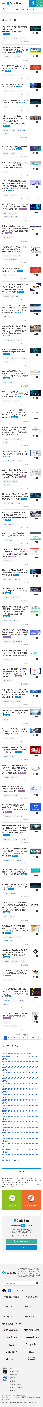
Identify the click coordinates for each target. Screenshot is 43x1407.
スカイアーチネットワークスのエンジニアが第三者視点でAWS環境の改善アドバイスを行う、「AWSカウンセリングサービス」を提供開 (15, 907)
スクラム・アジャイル (9, 130)
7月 (27, 1053)
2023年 (5, 1067)
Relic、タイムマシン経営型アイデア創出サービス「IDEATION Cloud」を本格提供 (14, 788)
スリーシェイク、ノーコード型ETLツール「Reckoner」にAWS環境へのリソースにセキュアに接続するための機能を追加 (15, 309)
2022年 (5, 1072)
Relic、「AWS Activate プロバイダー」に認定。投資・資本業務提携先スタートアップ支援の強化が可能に (15, 229)
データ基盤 (23, 358)
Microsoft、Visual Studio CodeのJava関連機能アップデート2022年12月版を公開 (15, 572)
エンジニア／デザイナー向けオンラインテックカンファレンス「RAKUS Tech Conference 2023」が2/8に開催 (15, 288)
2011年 (5, 1133)
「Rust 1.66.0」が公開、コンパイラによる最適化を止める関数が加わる (15, 973)
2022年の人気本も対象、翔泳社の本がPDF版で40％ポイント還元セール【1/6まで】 (14, 749)
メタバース (23, 839)
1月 (9, 1053)
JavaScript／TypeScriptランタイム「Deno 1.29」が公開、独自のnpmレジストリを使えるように (14, 953)
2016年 (5, 1105)
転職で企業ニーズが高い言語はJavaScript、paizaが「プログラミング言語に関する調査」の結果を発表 (15, 929)
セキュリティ (14, 358)
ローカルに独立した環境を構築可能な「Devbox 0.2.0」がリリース (15, 712)
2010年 (5, 1138)
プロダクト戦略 (8, 237)
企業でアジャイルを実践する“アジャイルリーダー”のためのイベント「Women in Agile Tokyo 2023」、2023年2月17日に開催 (14, 120)
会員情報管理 (14, 1375)
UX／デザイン (12, 213)
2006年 (5, 1160)
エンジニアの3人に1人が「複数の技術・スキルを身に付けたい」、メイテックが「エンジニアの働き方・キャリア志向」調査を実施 (15, 330)
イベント (6, 1316)
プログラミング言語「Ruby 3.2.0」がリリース (12, 269)
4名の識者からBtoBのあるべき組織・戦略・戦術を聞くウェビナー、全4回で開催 (15, 249)
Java (5, 579)
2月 (12, 1053)
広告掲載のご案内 (32, 1297)
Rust (5, 980)
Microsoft (10, 503)
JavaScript (6, 38)
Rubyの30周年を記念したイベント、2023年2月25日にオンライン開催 (15, 68)
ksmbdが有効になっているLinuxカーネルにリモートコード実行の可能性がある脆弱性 (15, 394)
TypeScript (14, 38)
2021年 (5, 1078)
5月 (21, 1053)
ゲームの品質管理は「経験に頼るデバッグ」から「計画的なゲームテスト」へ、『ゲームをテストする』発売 (15, 992)
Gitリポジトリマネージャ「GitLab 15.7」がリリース (15, 85)
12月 (6, 1059)
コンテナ (6, 153)
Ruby (5, 75)
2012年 (5, 1127)
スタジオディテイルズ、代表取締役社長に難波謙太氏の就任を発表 (15, 1015)
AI (10, 9)
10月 (36, 1056)
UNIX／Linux (7, 839)
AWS (5, 317)
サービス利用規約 (15, 1384)
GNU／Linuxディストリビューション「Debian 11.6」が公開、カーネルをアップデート (15, 165)
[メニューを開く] (3, 3)
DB (4, 503)
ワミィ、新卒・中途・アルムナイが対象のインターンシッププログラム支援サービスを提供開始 (15, 871)
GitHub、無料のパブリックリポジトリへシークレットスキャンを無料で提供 (15, 886)
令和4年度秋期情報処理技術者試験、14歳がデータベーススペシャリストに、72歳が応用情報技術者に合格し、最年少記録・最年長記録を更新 (15, 186)
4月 (18, 1053)
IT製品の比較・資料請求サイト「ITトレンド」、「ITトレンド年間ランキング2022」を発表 (15, 652)
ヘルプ (12, 1368)
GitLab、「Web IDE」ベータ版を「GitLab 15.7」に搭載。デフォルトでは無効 (14, 731)
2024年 (5, 1061)
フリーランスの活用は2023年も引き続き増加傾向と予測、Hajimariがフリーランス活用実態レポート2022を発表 (15, 852)
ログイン (22, 1247)
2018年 (5, 1094)
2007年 (5, 1154)
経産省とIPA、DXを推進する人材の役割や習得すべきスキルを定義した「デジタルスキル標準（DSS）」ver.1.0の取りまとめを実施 (15, 611)
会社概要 (12, 1381)
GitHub (13, 893)
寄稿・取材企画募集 (11, 1297)
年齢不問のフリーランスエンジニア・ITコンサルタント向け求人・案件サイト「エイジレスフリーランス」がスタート (15, 693)
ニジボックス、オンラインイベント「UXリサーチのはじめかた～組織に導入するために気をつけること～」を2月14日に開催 (15, 473)
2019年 (5, 1089)
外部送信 (12, 1390)
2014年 (5, 1116)
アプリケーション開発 (22, 9)
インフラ (36, 9)
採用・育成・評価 (8, 296)
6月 (24, 1053)
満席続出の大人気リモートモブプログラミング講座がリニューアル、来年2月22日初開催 (15, 49)
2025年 (5, 1056)
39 (33, 1037)
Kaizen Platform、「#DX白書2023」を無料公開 (13, 534)
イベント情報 (16, 56)
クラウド (6, 358)
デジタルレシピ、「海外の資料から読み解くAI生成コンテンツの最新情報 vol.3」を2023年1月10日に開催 (15, 633)
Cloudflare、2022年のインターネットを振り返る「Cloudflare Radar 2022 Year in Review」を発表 (15, 516)
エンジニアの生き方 (9, 340)
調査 (5, 213)
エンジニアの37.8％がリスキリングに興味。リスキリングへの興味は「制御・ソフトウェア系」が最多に (15, 374)
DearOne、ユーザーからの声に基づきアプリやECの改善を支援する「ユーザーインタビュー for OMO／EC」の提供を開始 (14, 769)
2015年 (5, 1111)
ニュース (22, 38)
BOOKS (6, 756)
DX (10, 620)
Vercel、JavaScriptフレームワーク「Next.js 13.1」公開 (15, 101)
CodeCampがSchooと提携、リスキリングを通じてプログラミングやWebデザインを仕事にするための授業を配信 (15, 413)
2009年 (5, 1144)
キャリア (6, 195)
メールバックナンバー (23, 1236)
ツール (10, 579)
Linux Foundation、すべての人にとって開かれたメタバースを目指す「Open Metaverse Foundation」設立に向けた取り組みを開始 (15, 830)
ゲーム (15, 1000)
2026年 (5, 1053)
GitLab (13, 91)
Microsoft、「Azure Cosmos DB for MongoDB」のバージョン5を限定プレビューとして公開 (15, 496)
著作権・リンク (14, 1371)
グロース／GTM (8, 561)
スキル (5, 620)
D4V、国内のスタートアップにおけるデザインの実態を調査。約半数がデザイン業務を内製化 (15, 206)
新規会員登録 (22, 1241)
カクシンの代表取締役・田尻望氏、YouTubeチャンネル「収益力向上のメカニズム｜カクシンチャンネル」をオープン (15, 672)
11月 (19, 1160)
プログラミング (15, 597)
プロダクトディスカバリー (10, 481)
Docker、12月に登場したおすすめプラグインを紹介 (14, 148)
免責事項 (12, 1378)
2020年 (5, 1083)
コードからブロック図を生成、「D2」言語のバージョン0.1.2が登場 (14, 590)
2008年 (5, 1149)
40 (37, 1037)
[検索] (4, 9)
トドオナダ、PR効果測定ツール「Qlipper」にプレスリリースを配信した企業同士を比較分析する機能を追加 (15, 552)
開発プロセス (7, 56)
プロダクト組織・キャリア (10, 217)
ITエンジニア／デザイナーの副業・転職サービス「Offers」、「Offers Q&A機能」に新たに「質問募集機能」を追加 (15, 431)
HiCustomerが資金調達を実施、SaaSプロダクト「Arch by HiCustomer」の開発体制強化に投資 (15, 808)
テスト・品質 (7, 1000)
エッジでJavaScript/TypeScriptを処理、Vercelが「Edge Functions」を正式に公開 (14, 30)
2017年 (5, 1100)
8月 (30, 1053)
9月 (33, 1056)
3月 (15, 1053)
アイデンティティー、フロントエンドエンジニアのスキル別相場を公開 (15, 453)
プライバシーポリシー (16, 1387)
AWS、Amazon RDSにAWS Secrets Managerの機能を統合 (13, 351)
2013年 (5, 1122)
